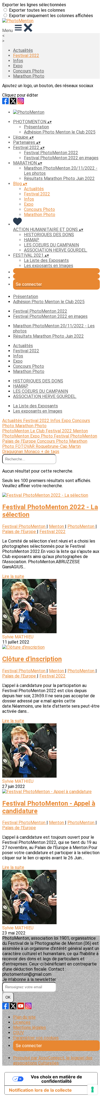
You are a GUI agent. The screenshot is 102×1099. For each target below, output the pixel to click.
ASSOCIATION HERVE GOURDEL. (55, 250)
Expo (18, 65)
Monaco (32, 451)
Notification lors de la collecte (40, 1090)
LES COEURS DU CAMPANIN (51, 245)
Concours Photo (28, 71)
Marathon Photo (28, 76)
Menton (80, 430)
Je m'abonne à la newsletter (29, 979)
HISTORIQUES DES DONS (49, 234)
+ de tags (50, 451)
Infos (18, 60)
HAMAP (31, 239)
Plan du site (24, 1017)
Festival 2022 (26, 55)
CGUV (18, 1032)
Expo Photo (42, 436)
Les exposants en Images (48, 265)
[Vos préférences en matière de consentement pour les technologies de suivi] (92, 1089)
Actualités (23, 50)
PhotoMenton (16, 436)
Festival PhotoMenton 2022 (51, 152)
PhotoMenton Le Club (24, 430)
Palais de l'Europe (19, 441)
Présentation (36, 126)
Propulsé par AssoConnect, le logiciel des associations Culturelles (52, 1060)
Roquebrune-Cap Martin (58, 446)
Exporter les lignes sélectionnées (34, 4)
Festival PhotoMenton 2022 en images (61, 157)
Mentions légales (29, 1027)
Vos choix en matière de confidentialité (56, 1079)
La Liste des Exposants (46, 260)
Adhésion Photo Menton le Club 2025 (59, 132)
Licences (21, 1022)
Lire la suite (13, 576)
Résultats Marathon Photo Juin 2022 (59, 178)
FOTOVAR (25, 446)
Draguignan (13, 451)
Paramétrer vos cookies (36, 1037)
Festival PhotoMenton (75, 436)
